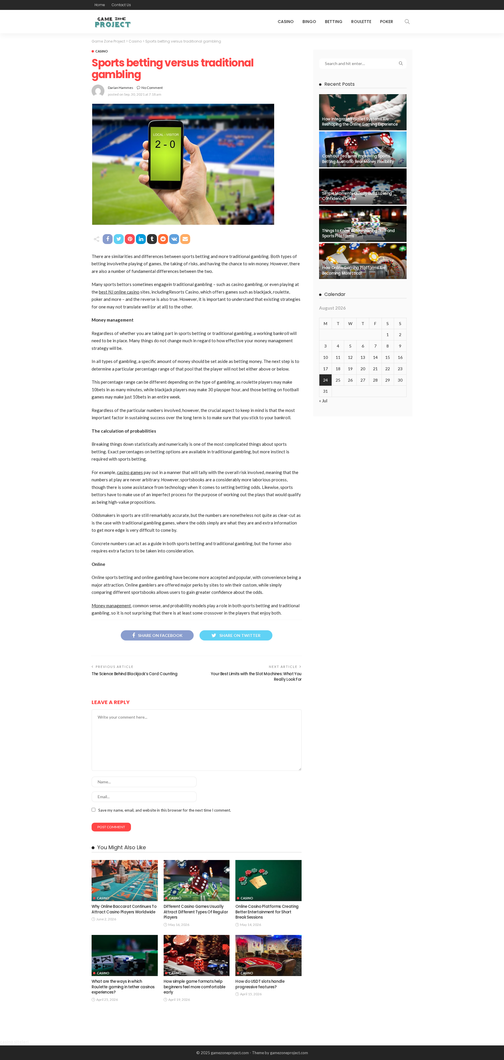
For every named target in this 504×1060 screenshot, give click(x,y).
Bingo (309, 21)
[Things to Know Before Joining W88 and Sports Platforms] (363, 224)
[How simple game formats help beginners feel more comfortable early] (197, 955)
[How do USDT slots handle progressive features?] (268, 955)
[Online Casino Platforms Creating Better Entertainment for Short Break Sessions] (268, 880)
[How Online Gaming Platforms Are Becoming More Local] (363, 261)
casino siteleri (14, 1041)
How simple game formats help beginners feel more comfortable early (194, 987)
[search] (407, 21)
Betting (333, 21)
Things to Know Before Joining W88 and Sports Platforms (358, 233)
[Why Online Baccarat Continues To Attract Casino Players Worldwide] (125, 880)
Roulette (361, 21)
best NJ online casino (119, 291)
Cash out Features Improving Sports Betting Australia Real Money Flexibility (358, 158)
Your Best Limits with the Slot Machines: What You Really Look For (256, 676)
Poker (386, 21)
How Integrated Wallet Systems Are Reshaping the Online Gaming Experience (360, 121)
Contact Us (121, 4)
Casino (286, 21)
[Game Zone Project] (112, 21)
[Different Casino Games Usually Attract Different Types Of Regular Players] (197, 880)
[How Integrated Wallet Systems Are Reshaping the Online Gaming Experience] (363, 112)
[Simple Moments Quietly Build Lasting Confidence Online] (363, 187)
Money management (111, 605)
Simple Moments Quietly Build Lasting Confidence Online (357, 196)
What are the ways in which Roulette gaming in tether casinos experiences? (123, 987)
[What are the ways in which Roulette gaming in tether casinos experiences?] (125, 955)
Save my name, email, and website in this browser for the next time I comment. (164, 810)
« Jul (323, 400)
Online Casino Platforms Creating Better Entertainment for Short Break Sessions (266, 912)
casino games (130, 472)
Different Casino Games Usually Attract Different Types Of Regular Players (196, 912)
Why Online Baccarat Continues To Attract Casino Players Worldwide (124, 909)
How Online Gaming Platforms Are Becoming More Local (354, 270)
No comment (152, 87)
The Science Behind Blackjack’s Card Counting (134, 674)
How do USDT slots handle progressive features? (259, 984)
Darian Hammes (120, 87)
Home (99, 4)
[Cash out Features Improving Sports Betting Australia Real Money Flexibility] (363, 149)
